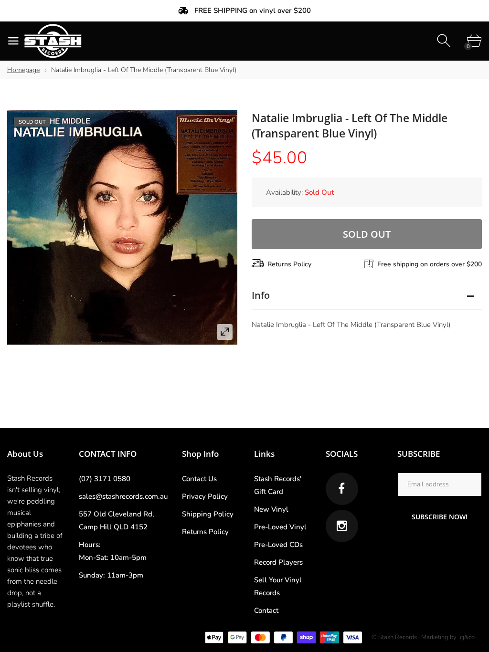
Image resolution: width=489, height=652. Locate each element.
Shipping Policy (208, 514)
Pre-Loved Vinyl (280, 527)
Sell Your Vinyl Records (278, 586)
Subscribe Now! (440, 516)
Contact (266, 610)
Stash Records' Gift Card (277, 485)
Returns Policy (289, 264)
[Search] (444, 41)
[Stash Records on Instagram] (342, 526)
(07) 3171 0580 (104, 479)
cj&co (467, 637)
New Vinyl (271, 509)
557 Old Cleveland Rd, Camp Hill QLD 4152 (116, 520)
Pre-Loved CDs (278, 544)
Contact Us (199, 479)
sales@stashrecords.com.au (123, 496)
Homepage (23, 69)
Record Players (278, 562)
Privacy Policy (205, 496)
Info (261, 295)
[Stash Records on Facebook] (342, 489)
